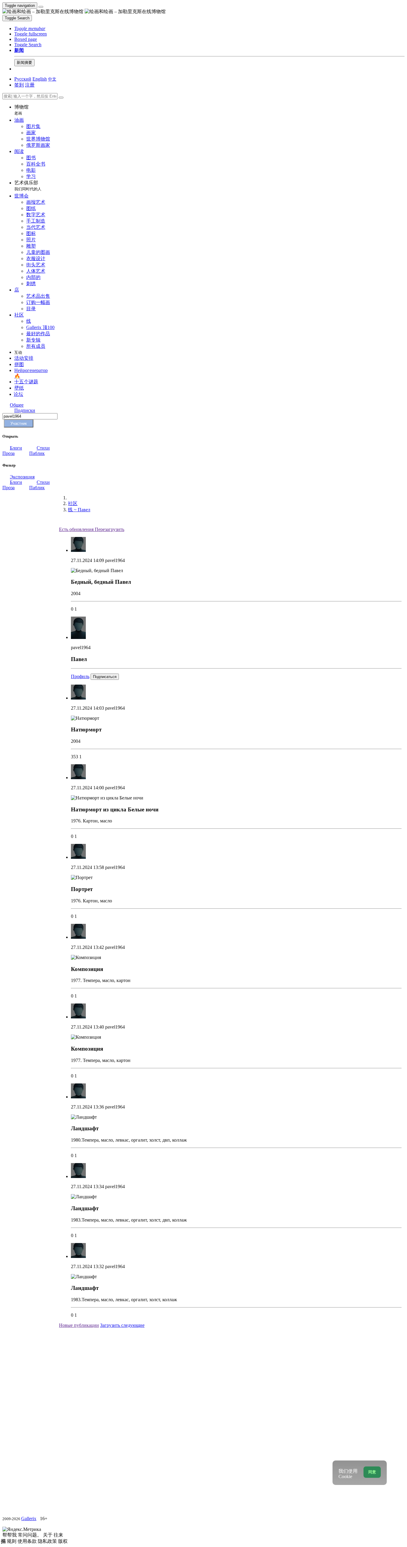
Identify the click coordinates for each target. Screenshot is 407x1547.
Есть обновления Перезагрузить (91, 529)
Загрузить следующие (122, 1325)
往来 (58, 1534)
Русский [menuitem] (22, 78)
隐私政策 (48, 1541)
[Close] (61, 97)
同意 (372, 1472)
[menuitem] (52, 78)
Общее (17, 404)
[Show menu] (40, 7)
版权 (63, 1541)
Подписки (24, 410)
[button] (29, 28)
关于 (48, 1534)
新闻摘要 (24, 62)
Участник (18, 423)
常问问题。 (30, 1534)
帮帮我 (10, 1534)
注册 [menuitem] (30, 84)
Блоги (16, 447)
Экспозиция (22, 476)
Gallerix (28, 1518)
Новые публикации (79, 1325)
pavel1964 (115, 560)
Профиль (80, 676)
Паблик (37, 453)
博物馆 (21, 109)
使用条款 (28, 1541)
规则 (12, 1541)
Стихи (43, 447)
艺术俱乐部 (27, 185)
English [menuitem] (39, 78)
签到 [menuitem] (19, 84)
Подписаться (104, 676)
